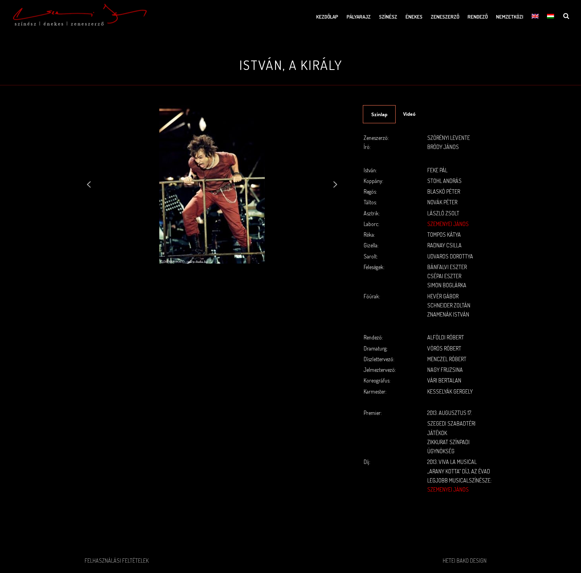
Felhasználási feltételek (117, 560)
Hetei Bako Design (465, 560)
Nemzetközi (509, 16)
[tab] (379, 114)
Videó (409, 114)
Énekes (414, 16)
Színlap (379, 114)
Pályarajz (359, 16)
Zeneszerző (445, 16)
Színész (388, 16)
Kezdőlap (327, 16)
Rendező (478, 16)
